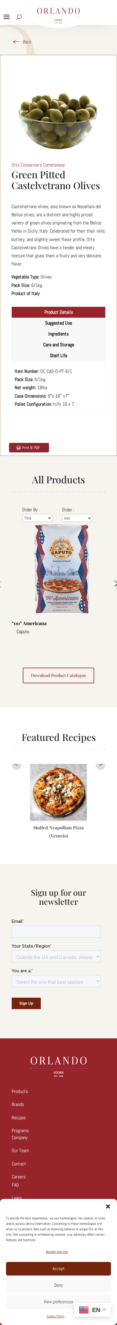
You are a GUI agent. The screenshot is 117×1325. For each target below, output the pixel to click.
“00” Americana (29, 623)
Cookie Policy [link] (55, 1316)
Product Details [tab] (58, 312)
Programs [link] (20, 1130)
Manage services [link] (57, 1251)
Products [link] (20, 1091)
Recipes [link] (19, 1117)
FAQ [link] (15, 1185)
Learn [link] (17, 1198)
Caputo (22, 631)
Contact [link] (19, 1164)
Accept (58, 1268)
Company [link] (20, 1137)
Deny (58, 1285)
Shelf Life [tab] (58, 355)
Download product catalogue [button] (58, 675)
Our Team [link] (20, 1150)
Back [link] (27, 42)
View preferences (58, 1301)
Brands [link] (18, 1104)
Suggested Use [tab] (58, 323)
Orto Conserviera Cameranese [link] (38, 165)
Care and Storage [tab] (58, 345)
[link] (28, 447)
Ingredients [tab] (58, 334)
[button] (108, 1206)
